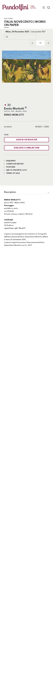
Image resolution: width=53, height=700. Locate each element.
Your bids (10, 167)
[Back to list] (20, 37)
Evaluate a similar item (26, 148)
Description (10, 192)
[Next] (48, 43)
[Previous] (33, 43)
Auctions (8, 18)
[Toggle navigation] (43, 7)
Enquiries (11, 161)
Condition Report (15, 164)
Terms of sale (13, 173)
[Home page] (19, 7)
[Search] (48, 7)
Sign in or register (26, 140)
